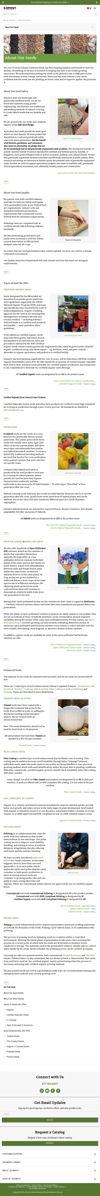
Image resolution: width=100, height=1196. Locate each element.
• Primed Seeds (12, 1056)
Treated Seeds (32, 745)
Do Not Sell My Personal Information (39, 1187)
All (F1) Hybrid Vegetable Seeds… (73, 528)
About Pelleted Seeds (78, 906)
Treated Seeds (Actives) (17, 698)
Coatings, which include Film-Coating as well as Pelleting (53, 689)
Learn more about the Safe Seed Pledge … (76, 173)
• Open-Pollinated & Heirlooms (19, 1025)
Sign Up (50, 1120)
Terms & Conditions (23, 1185)
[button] (3, 2)
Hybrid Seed (10, 427)
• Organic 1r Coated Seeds (17, 1046)
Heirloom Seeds (34, 541)
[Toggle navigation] (93, 8)
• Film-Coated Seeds (14, 1041)
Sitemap (59, 1192)
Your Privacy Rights (50, 1185)
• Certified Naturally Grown (17, 1014)
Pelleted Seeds (12, 827)
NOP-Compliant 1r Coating (19, 798)
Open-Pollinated (13, 541)
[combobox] (50, 14)
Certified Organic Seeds (17, 289)
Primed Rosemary (72, 955)
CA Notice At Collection (16, 1187)
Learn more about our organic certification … (74, 381)
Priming (8, 692)
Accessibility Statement (37, 1188)
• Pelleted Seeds (12, 1051)
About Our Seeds (24, 20)
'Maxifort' (90, 955)
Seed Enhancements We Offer (17, 1031)
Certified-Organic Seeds (77, 384)
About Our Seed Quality (14, 999)
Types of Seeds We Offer (15, 1004)
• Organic (9, 1009)
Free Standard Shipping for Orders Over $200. (49, 2)
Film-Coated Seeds (14, 751)
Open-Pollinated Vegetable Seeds (73, 644)
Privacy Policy (36, 1185)
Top (6, 181)
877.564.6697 (50, 1083)
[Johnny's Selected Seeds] (10, 8)
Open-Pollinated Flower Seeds (74, 647)
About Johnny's (9, 20)
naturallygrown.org (14, 410)
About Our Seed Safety (14, 993)
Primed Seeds (11, 918)
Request (50, 1143)
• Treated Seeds (12, 1036)
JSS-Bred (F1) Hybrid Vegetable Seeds (71, 525)
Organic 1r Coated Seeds (77, 820)
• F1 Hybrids (10, 1020)
